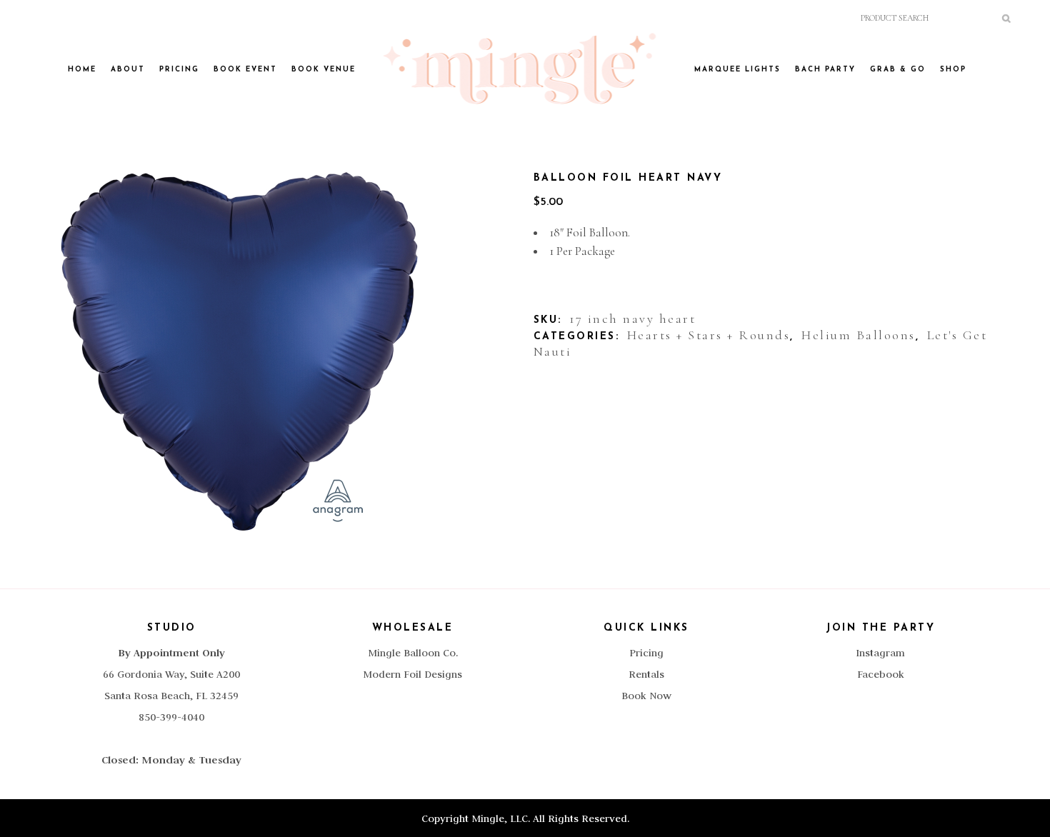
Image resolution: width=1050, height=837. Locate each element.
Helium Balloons (858, 335)
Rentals (646, 674)
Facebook (880, 674)
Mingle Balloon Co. (413, 652)
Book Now (646, 695)
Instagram (880, 652)
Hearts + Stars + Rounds (709, 335)
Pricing (646, 652)
